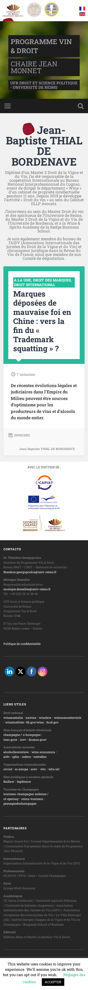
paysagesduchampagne (19, 803)
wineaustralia (13, 718)
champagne (11, 735)
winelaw (45, 718)
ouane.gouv (38, 739)
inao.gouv (10, 739)
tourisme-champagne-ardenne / (25, 794)
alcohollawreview (16, 752)
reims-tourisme (32, 799)
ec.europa (21, 769)
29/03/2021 (22, 435)
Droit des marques (52, 280)
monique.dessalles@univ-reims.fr (27, 589)
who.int (53, 769)
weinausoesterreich (67, 718)
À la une (22, 280)
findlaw (8, 781)
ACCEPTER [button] (53, 982)
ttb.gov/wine (35, 722)
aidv (6, 757)
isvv (23, 739)
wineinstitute (14, 722)
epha (15, 757)
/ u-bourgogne (30, 735)
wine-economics (43, 752)
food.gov (52, 722)
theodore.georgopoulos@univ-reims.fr (29, 572)
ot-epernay (11, 799)
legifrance (24, 781)
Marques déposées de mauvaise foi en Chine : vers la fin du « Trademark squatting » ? (42, 321)
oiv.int (7, 769)
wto (43, 769)
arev (34, 769)
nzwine (31, 718)
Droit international (34, 284)
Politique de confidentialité (22, 644)
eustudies (39, 757)
